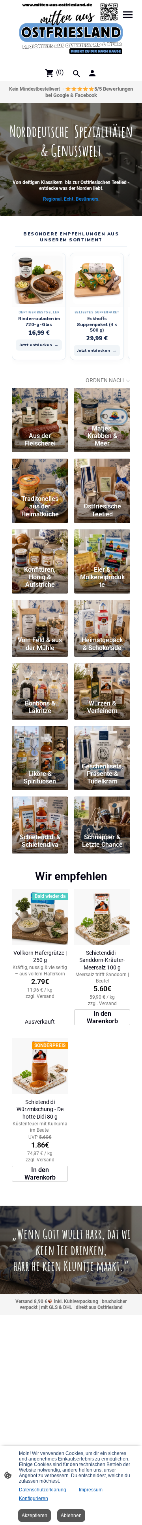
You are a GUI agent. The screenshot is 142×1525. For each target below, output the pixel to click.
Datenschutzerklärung (42, 1490)
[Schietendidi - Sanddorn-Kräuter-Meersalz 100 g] (102, 917)
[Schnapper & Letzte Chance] (102, 813)
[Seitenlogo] (71, 32)
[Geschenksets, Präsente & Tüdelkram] (102, 742)
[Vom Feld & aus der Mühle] (40, 616)
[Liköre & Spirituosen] (40, 742)
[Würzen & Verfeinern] (102, 679)
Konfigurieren (33, 1498)
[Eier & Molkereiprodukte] (102, 546)
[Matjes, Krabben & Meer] (102, 404)
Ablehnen (71, 1515)
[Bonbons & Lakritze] (40, 679)
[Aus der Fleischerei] (40, 404)
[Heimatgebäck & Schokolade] (102, 616)
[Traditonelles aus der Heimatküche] (40, 475)
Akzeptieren (34, 1515)
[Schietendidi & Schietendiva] (40, 813)
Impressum (91, 1490)
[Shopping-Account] (92, 73)
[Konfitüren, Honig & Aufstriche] (40, 546)
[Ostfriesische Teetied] (102, 475)
